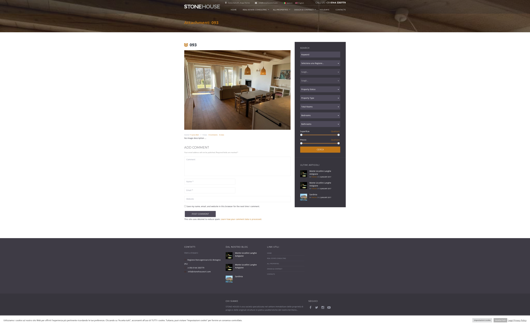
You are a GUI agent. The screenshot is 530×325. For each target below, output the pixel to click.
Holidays (324, 10)
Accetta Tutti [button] (500, 320)
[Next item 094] (264, 90)
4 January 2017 (325, 177)
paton (314, 177)
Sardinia (313, 194)
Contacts (341, 10)
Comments (213, 135)
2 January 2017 (325, 197)
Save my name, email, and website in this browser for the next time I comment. (223, 206)
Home (234, 10)
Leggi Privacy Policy (517, 320)
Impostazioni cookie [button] (482, 320)
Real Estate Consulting (255, 10)
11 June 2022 (194, 135)
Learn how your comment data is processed (241, 219)
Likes (221, 135)
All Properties (280, 10)
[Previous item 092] (210, 90)
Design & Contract (304, 10)
